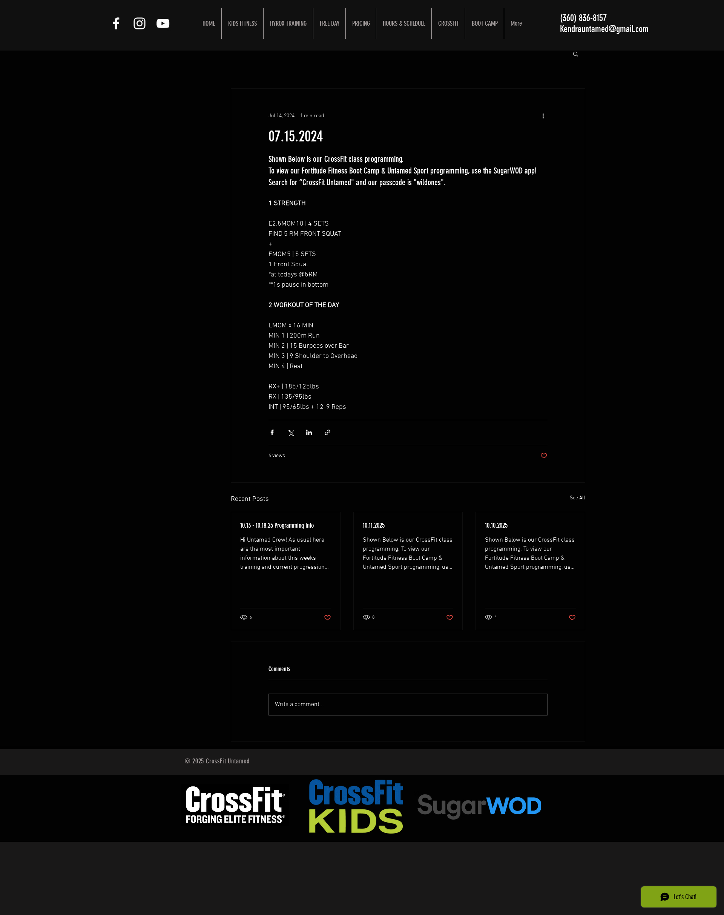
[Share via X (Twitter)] (290, 432)
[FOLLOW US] (116, 23)
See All (577, 498)
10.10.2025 (496, 525)
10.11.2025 (374, 525)
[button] (575, 54)
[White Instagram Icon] (139, 23)
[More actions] (543, 115)
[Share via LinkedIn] (309, 432)
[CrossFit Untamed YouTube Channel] (163, 23)
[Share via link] (327, 432)
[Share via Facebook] (272, 432)
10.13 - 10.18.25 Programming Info (277, 525)
